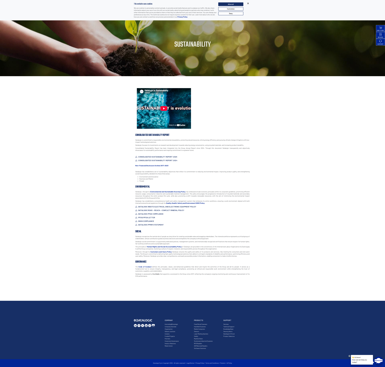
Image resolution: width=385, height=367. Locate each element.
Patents (222, 363)
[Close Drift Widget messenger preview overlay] (349, 356)
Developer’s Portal (229, 334)
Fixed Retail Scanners (200, 324)
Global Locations (170, 331)
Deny (231, 13)
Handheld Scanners (200, 326)
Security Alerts (227, 331)
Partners (167, 339)
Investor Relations (170, 343)
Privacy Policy (182, 17)
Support (227, 320)
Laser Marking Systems (201, 334)
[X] (142, 325)
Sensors (196, 331)
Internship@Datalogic (171, 324)
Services (226, 324)
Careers (167, 334)
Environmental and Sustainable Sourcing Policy (167, 192)
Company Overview (170, 326)
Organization (169, 329)
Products (198, 320)
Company (169, 320)
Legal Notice (190, 363)
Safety (196, 336)
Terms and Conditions (212, 363)
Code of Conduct (145, 267)
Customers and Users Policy (161, 252)
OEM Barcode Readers (200, 346)
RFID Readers (198, 343)
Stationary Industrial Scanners (203, 341)
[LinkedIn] (135, 325)
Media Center (169, 346)
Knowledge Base (228, 329)
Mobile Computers (199, 329)
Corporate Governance (172, 341)
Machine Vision (198, 339)
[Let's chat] (379, 361)
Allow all (231, 4)
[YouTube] (146, 325)
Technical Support (228, 326)
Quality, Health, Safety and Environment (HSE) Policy (185, 203)
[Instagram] (149, 325)
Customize (231, 9)
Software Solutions (200, 348)
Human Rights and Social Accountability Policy (164, 247)
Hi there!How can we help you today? (359, 359)
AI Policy (229, 363)
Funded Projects (170, 336)
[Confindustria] (153, 325)
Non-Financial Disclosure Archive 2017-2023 (151, 165)
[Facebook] (138, 325)
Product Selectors (229, 336)
